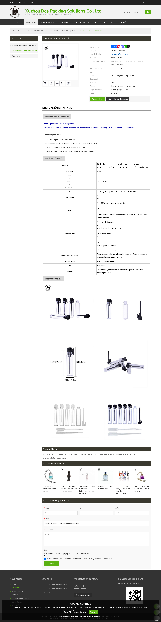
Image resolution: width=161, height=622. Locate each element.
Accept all (93, 612)
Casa (19, 22)
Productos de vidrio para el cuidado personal (42, 30)
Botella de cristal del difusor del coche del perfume (142, 488)
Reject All (67, 612)
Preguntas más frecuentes (84, 22)
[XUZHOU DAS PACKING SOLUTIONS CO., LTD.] (15, 12)
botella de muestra (107, 454)
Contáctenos (108, 22)
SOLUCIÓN (123, 22)
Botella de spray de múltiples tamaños (82, 454)
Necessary (66, 616)
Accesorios (49, 556)
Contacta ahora (83, 595)
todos (20, 30)
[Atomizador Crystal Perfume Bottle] (106, 476)
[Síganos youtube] (76, 586)
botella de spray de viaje (125, 454)
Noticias (64, 22)
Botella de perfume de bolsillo (54, 454)
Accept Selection (80, 612)
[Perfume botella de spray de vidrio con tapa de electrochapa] (124, 476)
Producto (31, 22)
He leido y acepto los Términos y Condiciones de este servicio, (79, 559)
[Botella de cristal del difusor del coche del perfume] (142, 476)
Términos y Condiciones (103, 559)
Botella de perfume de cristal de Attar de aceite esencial (69, 488)
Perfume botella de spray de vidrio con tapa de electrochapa (123, 489)
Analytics (76, 616)
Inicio (14, 30)
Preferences (86, 616)
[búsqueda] (148, 12)
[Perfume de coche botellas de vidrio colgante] (51, 476)
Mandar (52, 563)
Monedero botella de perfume (54, 458)
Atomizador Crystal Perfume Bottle (105, 487)
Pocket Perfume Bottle (119, 54)
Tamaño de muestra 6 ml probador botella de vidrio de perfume (87, 489)
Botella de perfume (69, 30)
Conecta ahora (97, 99)
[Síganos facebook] (83, 586)
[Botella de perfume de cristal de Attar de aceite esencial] (69, 476)
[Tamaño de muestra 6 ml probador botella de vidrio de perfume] (87, 476)
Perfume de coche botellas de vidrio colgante (50, 488)
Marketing (97, 616)
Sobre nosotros (47, 22)
